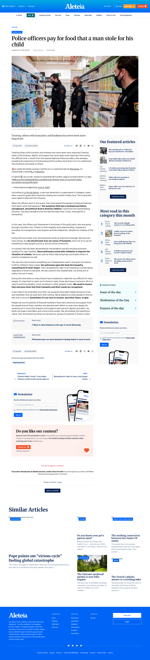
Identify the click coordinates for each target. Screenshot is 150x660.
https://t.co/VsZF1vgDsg (71, 179)
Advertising (75, 633)
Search (32, 6)
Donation (74, 630)
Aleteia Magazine (126, 15)
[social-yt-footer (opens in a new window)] (69, 646)
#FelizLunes (38, 179)
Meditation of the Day (114, 300)
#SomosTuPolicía (51, 179)
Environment (15, 519)
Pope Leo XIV (111, 15)
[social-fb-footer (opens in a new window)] (73, 646)
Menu (20, 15)
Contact (92, 653)
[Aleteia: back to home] (75, 6)
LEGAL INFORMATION (71, 653)
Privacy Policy (101, 653)
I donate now (22, 447)
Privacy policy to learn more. (49, 410)
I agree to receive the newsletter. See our (37, 410)
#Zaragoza (74, 169)
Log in (120, 6)
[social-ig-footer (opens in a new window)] (81, 646)
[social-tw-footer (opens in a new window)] (77, 646)
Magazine (74, 624)
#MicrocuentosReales (23, 179)
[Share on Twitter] (84, 146)
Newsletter (75, 618)
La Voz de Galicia (31, 192)
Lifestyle (77, 15)
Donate (141, 6)
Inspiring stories (19, 362)
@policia (40, 171)
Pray (29, 15)
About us (59, 653)
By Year (93, 618)
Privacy (110, 653)
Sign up (18, 415)
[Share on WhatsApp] (92, 146)
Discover (58, 15)
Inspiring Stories (45, 15)
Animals (82, 519)
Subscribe (128, 6)
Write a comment (52, 491)
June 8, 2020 (44, 187)
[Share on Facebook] (77, 146)
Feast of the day (110, 292)
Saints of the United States (123, 519)
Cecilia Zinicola (38, 50)
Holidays (99, 15)
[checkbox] (14, 410)
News (68, 15)
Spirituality (88, 15)
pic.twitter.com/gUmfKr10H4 (25, 182)
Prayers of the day (112, 308)
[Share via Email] (88, 146)
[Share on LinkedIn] (80, 146)
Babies (116, 560)
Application (75, 621)
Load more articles (118, 197)
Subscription (75, 627)
